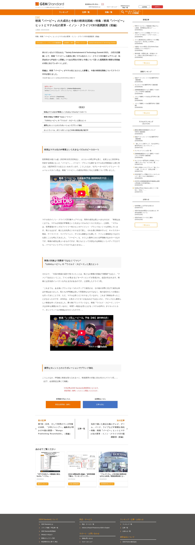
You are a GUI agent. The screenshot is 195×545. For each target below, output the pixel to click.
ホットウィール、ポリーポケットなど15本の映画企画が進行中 (66, 130)
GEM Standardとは (94, 7)
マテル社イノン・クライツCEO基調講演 (49, 42)
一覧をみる (146, 63)
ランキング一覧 (127, 524)
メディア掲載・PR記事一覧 (49, 528)
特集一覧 (108, 12)
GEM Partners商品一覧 (125, 6)
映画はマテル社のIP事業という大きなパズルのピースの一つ (65, 112)
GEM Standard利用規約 (48, 531)
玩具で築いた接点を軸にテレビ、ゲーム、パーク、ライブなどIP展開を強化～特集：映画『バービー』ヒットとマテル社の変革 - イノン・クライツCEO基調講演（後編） (107, 428)
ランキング (63, 12)
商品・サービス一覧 (88, 524)
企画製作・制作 (68, 42)
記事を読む (100, 404)
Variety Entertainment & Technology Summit (102, 42)
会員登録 (144, 7)
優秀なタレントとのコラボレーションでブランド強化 (63, 125)
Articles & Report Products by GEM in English (96, 528)
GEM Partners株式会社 (130, 542)
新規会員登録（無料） (63, 404)
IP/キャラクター (81, 42)
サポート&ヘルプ (112, 7)
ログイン (157, 6)
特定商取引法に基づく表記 (49, 542)
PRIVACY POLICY (46, 535)
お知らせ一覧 (127, 531)
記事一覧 (86, 12)
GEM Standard (50, 3)
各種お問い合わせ (87, 538)
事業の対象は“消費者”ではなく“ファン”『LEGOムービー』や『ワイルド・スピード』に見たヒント (65, 118)
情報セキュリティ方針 (48, 538)
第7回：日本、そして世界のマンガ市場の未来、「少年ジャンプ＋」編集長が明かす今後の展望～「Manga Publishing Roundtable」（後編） (56, 427)
